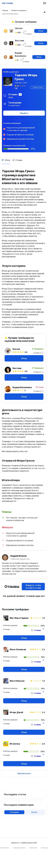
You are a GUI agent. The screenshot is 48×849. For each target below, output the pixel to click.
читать (10, 97)
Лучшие (34, 812)
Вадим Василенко (22, 387)
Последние (14, 812)
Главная (5, 10)
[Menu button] (44, 3)
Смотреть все (24, 773)
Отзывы (18, 160)
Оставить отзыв (38, 87)
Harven (16, 349)
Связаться (33, 848)
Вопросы (44, 848)
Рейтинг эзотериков (18, 10)
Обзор (40, 31)
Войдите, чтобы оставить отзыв (33, 586)
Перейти (24, 113)
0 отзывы (28, 32)
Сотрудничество (19, 848)
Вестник (17, 368)
